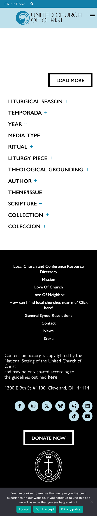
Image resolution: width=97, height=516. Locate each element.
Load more (70, 80)
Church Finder (15, 4)
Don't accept (45, 509)
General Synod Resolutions (48, 315)
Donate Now (49, 437)
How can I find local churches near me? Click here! (48, 304)
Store (48, 338)
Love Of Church (48, 287)
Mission (48, 279)
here (52, 376)
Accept (24, 509)
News (48, 330)
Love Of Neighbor (48, 294)
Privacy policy (71, 509)
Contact (49, 323)
